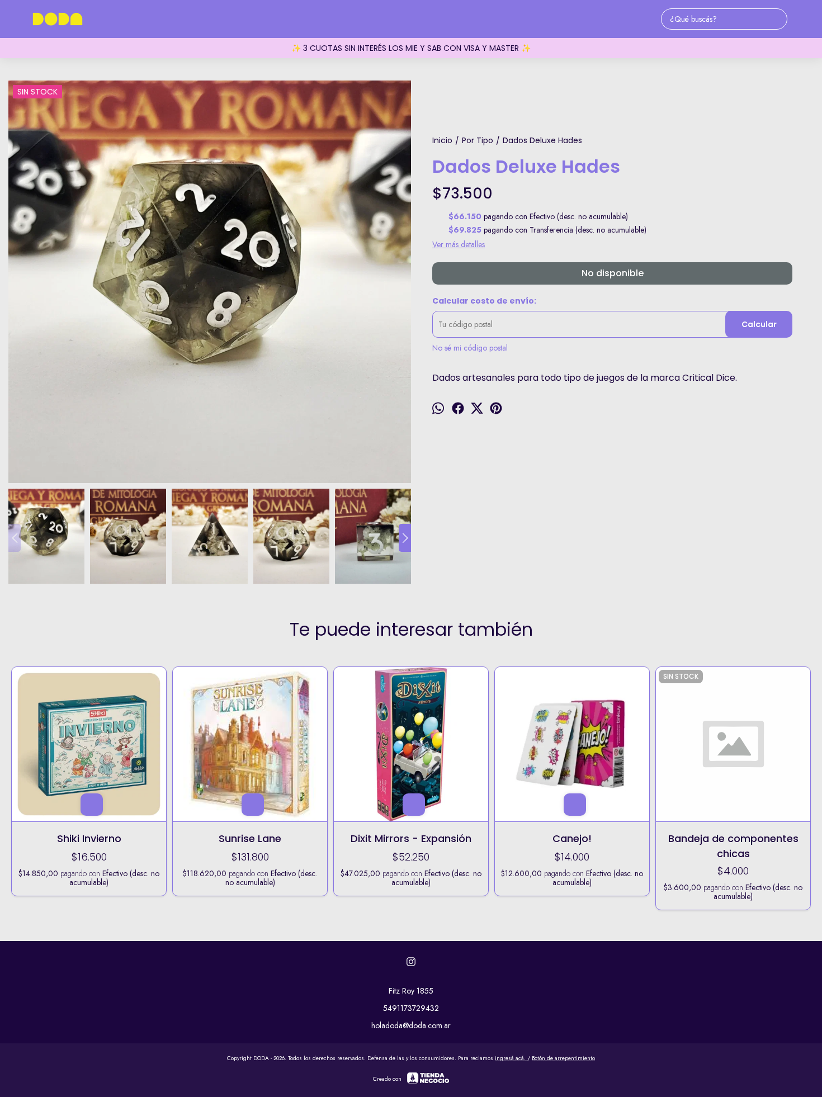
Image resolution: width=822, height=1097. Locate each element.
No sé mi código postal (470, 347)
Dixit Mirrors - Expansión (411, 838)
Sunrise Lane (250, 838)
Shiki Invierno (89, 838)
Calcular (759, 324)
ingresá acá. (511, 1058)
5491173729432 (411, 1008)
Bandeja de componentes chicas (733, 845)
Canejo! (572, 838)
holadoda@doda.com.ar (411, 1025)
